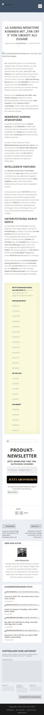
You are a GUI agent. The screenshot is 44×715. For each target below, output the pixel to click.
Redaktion (10, 710)
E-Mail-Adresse (20, 686)
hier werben (20, 710)
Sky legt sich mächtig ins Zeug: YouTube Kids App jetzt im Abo (21, 623)
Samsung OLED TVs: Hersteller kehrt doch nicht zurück (22, 597)
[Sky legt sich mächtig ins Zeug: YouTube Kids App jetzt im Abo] (22, 618)
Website (33, 685)
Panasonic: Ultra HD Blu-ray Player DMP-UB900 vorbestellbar (21, 636)
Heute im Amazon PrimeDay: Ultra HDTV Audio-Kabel (21, 610)
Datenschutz (31, 710)
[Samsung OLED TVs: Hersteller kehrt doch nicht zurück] (22, 592)
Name (5, 685)
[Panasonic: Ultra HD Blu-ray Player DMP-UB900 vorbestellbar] (22, 631)
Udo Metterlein (21, 43)
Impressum (22, 713)
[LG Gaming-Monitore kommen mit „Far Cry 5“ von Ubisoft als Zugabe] (22, 55)
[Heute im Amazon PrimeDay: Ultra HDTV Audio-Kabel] (22, 605)
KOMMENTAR (7, 660)
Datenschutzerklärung (24, 489)
